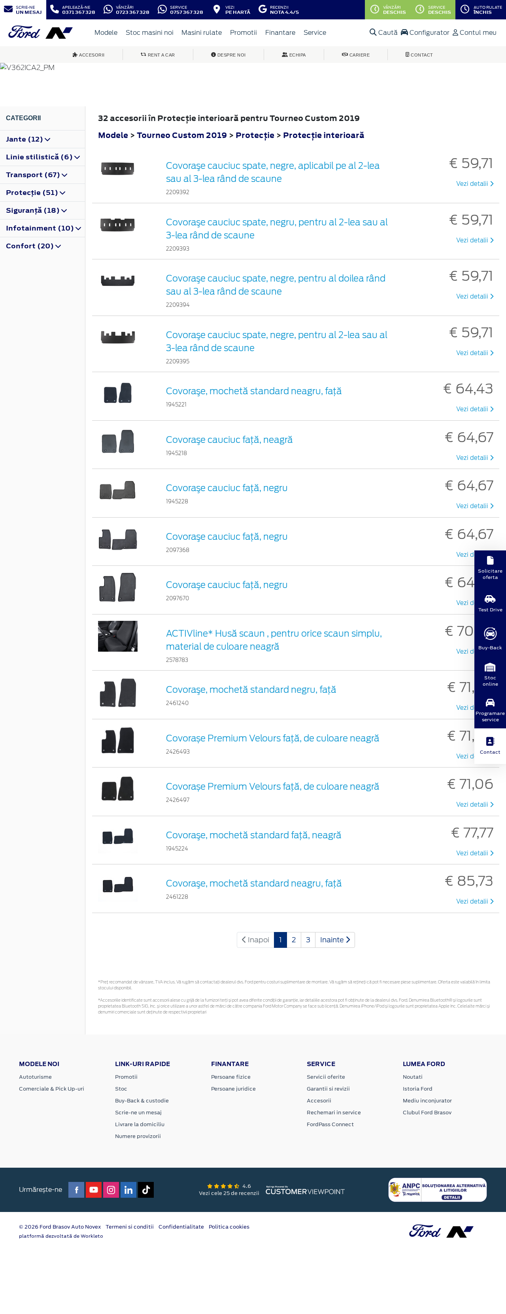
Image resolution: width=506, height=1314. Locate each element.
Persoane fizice (231, 1077)
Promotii (243, 32)
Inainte (333, 940)
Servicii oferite (326, 1077)
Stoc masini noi (150, 32)
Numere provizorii (138, 1136)
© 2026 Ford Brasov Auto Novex (60, 1227)
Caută (387, 32)
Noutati (413, 1077)
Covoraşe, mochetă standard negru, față (251, 689)
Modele (105, 32)
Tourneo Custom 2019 (182, 135)
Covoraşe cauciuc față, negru (227, 536)
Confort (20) (30, 246)
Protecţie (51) (33, 192)
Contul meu (477, 32)
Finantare (280, 32)
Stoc (121, 1089)
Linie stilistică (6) (40, 157)
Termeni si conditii (130, 1227)
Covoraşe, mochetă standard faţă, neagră (254, 835)
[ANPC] (437, 1189)
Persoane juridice (233, 1089)
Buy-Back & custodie (142, 1100)
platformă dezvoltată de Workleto (61, 1236)
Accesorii (319, 1100)
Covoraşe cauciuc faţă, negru (227, 488)
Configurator (428, 32)
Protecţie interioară (323, 135)
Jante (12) (25, 139)
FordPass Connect (330, 1124)
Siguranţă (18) (33, 210)
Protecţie (256, 135)
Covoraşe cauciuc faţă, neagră (229, 440)
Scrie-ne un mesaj (138, 1112)
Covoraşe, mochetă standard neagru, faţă (254, 391)
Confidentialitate (181, 1227)
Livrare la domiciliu (139, 1124)
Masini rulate (201, 32)
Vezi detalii (473, 183)
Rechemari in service (334, 1112)
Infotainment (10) (41, 228)
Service (315, 32)
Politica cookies (229, 1227)
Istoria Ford (417, 1089)
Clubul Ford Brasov (427, 1112)
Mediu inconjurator (427, 1100)
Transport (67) (34, 175)
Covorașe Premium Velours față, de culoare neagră (273, 738)
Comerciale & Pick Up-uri (51, 1089)
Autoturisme (35, 1077)
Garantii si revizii (328, 1089)
